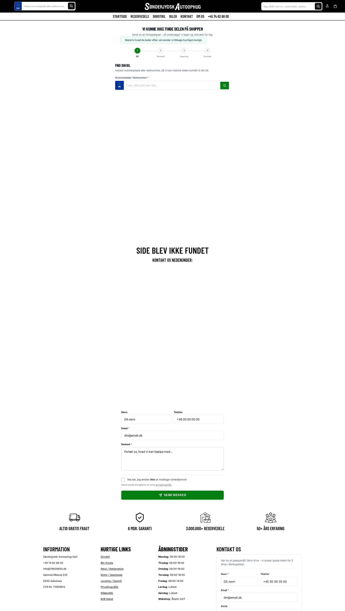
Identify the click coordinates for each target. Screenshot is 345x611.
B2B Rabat (107, 599)
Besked (126, 444)
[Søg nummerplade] (224, 85)
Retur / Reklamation (112, 568)
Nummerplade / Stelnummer (132, 77)
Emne (224, 606)
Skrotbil (105, 556)
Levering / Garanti (111, 580)
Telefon (178, 412)
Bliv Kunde (107, 562)
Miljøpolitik (107, 592)
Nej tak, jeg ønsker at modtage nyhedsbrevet (157, 479)
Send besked (175, 495)
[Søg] (71, 6)
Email (125, 428)
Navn (124, 412)
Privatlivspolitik (109, 587)
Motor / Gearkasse (111, 574)
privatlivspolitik (163, 484)
